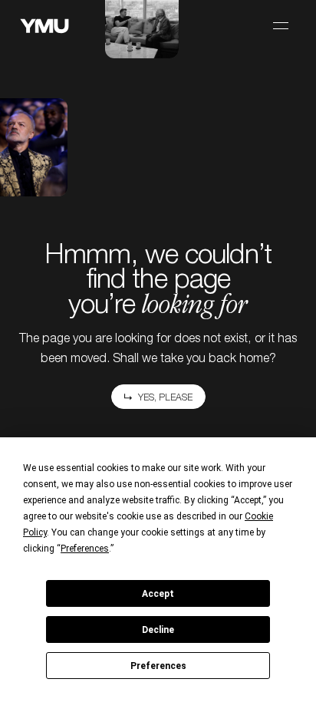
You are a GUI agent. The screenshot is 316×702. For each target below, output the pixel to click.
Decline (158, 630)
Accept (158, 593)
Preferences (158, 666)
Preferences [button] (85, 548)
